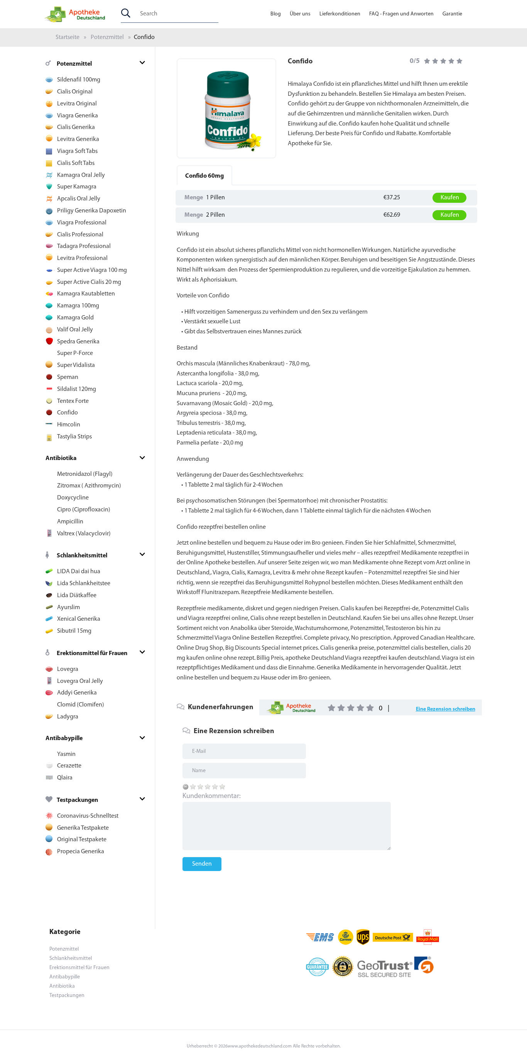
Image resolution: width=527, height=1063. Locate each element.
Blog (275, 14)
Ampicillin (70, 522)
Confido (67, 413)
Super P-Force (75, 353)
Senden (202, 864)
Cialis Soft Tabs (76, 163)
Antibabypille (64, 738)
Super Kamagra (76, 187)
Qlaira (65, 778)
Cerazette (69, 766)
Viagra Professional (81, 223)
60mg (204, 176)
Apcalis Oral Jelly (78, 199)
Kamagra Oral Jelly (81, 175)
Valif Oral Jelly (75, 330)
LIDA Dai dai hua (78, 572)
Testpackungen (77, 800)
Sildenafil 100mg (78, 80)
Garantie (452, 14)
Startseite (67, 37)
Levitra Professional (82, 258)
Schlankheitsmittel (82, 556)
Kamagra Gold (75, 318)
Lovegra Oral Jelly (80, 681)
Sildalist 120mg (76, 389)
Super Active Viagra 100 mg (92, 270)
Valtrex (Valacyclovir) (84, 534)
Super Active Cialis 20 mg (89, 282)
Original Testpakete (81, 840)
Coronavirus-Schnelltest (87, 816)
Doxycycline (73, 498)
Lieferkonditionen (339, 14)
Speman (67, 377)
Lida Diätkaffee (76, 596)
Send (264, 367)
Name (186, 332)
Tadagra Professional (84, 246)
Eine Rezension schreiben (445, 709)
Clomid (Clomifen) (80, 705)
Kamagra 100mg (78, 306)
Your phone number (204, 299)
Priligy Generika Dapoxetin (91, 211)
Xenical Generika (78, 619)
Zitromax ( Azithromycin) (89, 486)
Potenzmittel (107, 37)
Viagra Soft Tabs (77, 151)
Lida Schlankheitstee (83, 584)
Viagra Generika (77, 116)
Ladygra (67, 717)
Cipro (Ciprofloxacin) (83, 510)
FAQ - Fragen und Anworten (401, 14)
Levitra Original (77, 104)
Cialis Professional (80, 235)
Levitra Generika (78, 139)
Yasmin (66, 754)
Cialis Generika (76, 127)
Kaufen (450, 198)
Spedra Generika (78, 342)
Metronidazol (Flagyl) (85, 474)
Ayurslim (68, 608)
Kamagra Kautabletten (86, 294)
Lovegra (67, 669)
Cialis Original (75, 92)
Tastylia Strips (74, 437)
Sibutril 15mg (74, 631)
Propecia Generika (80, 852)
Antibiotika (61, 458)
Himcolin (68, 425)
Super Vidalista (76, 365)
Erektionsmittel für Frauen (92, 653)
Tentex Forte (73, 401)
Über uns (300, 14)
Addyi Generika (77, 693)
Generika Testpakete (83, 828)
